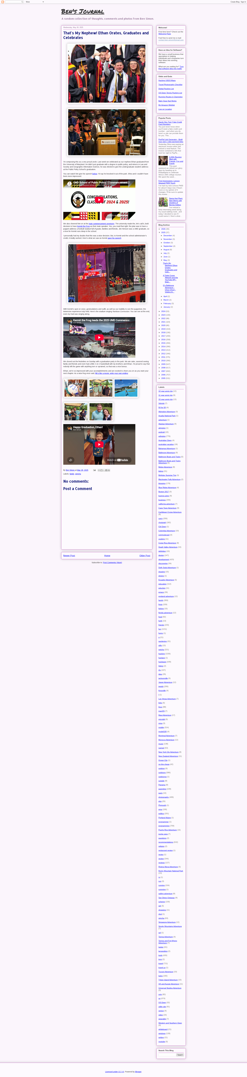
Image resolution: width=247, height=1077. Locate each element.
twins (160, 976)
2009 (163, 364)
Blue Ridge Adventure (167, 487)
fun (159, 629)
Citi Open (162, 527)
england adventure (166, 596)
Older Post (144, 555)
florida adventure (165, 613)
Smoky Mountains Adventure (170, 926)
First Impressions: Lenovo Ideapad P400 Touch (169, 182)
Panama (161, 785)
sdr (159, 906)
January (167, 307)
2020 (163, 325)
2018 (163, 332)
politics (161, 813)
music (160, 744)
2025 (163, 232)
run (159, 881)
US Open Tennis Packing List (170, 93)
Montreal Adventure (166, 736)
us (159, 998)
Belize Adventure (165, 467)
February (167, 303)
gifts (160, 645)
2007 (163, 371)
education (162, 584)
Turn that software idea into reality (171, 67)
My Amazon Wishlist (166, 105)
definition (162, 551)
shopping (162, 910)
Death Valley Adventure (167, 547)
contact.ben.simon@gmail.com (171, 40)
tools (160, 955)
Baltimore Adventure (166, 453)
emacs (161, 592)
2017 (163, 336)
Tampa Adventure (165, 937)
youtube (161, 1042)
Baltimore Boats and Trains (169, 457)
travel (160, 963)
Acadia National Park (166, 416)
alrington (162, 428)
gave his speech (114, 238)
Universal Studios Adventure (169, 988)
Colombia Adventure (166, 531)
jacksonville (163, 678)
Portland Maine (164, 818)
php (160, 801)
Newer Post (69, 555)
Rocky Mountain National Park (170, 871)
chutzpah (162, 522)
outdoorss (162, 777)
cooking (161, 539)
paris (160, 793)
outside (161, 781)
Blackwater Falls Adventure (169, 479)
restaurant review (165, 850)
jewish (161, 686)
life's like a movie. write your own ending (111, 373)
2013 (163, 350)
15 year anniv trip (165, 399)
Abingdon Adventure (166, 412)
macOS (161, 711)
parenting (162, 789)
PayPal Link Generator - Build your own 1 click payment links (170, 140)
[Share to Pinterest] (109, 470)
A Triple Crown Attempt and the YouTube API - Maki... (170, 278)
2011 (163, 357)
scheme (161, 902)
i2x (159, 670)
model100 (162, 732)
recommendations (165, 842)
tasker (161, 947)
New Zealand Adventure (168, 756)
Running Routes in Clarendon (170, 97)
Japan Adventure (165, 682)
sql (159, 933)
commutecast (163, 535)
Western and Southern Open (170, 1023)
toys (160, 959)
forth (160, 621)
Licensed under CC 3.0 (114, 1072)
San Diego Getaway (166, 898)
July (165, 253)
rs (159, 877)
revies (160, 854)
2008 (163, 368)
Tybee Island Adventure (168, 980)
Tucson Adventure (165, 972)
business (162, 500)
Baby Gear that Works (167, 101)
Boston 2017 (163, 492)
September (168, 246)
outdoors (162, 772)
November (168, 239)
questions (162, 838)
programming (163, 826)
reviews (161, 863)
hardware (162, 662)
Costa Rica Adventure (167, 543)
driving (161, 576)
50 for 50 (162, 407)
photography (163, 797)
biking (160, 471)
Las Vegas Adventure (167, 699)
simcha (78, 474)
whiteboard (162, 1029)
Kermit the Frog (83, 226)
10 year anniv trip (165, 391)
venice (161, 1011)
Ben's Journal (82, 11)
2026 (163, 229)
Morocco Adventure (166, 740)
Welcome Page (164, 34)
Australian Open (165, 440)
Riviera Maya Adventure (168, 867)
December (168, 235)
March (166, 300)
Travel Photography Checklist (170, 85)
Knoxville (162, 691)
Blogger (138, 1072)
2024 (163, 311)
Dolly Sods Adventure (167, 568)
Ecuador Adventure (166, 580)
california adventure (166, 504)
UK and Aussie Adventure (168, 984)
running (161, 885)
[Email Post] (94, 470)
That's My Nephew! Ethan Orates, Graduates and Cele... (170, 267)
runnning (162, 889)
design (161, 555)
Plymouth (162, 805)
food (160, 617)
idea (160, 674)
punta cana (163, 834)
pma (160, 809)
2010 (163, 361)
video (160, 1015)
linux (160, 707)
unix (160, 994)
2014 (163, 346)
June (166, 257)
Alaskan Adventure (166, 424)
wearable (162, 1019)
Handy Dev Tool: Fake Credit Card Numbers (170, 123)
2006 (163, 375)
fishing (161, 609)
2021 (163, 322)
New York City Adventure (168, 752)
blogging (161, 483)
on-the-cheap (163, 764)
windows (161, 1033)
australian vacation (166, 444)
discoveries (163, 563)
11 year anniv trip (165, 395)
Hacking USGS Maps (167, 80)
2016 (163, 340)
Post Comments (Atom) (112, 563)
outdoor (161, 768)
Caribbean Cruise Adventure (170, 512)
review (161, 859)
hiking (160, 666)
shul (160, 914)
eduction (161, 588)
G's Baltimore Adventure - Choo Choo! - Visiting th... (169, 288)
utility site (162, 1007)
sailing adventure (165, 894)
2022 (163, 318)
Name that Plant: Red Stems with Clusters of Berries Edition (176, 201)
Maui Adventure (164, 715)
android (161, 432)
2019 (163, 329)
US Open (162, 1002)
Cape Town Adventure (167, 508)
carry (160, 518)
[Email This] (99, 470)
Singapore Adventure (167, 922)
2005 (163, 378)
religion (161, 846)
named (161, 748)
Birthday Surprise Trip (167, 475)
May (165, 260)
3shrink (161, 403)
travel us (161, 968)
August (167, 250)
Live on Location (165, 109)
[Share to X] (104, 470)
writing (161, 1037)
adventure (162, 420)
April (166, 296)
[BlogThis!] (101, 470)
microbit (161, 719)
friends (161, 625)
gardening (162, 641)
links (160, 703)
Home (107, 555)
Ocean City (162, 760)
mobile (161, 727)
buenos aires (163, 496)
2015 (163, 343)
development (163, 559)
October (167, 243)
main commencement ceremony (101, 224)
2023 (163, 315)
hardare (161, 658)
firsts (160, 604)
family (72, 474)
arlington (162, 436)
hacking (161, 654)
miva (160, 723)
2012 (163, 354)
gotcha (161, 650)
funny (160, 633)
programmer (163, 822)
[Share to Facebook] (106, 470)
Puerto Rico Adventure (167, 830)
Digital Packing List (166, 89)
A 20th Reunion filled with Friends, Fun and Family (176, 160)
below (94, 174)
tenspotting (162, 951)
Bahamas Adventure (166, 448)
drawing (161, 572)
